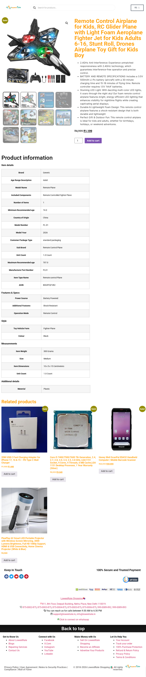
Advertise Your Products (92, 650)
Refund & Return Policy (127, 650)
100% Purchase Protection (129, 647)
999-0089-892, (104, 607)
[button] (66, 23)
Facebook (49, 640)
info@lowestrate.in (86, 614)
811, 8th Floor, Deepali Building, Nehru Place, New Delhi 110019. (74, 604)
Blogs (11, 643)
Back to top (73, 628)
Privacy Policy (123, 654)
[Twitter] (11, 576)
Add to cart (93, 140)
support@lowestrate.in (64, 614)
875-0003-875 (44, 607)
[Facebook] (6, 576)
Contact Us (14, 650)
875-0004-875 (59, 607)
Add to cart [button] (9, 474)
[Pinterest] (26, 576)
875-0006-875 (89, 607)
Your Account (122, 640)
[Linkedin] (21, 576)
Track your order (124, 643)
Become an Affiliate (90, 647)
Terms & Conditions (126, 657)
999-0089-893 (119, 607)
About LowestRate (18, 640)
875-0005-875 (74, 607)
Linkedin (48, 654)
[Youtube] (16, 576)
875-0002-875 (29, 607)
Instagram (49, 647)
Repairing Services (18, 647)
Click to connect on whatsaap (74, 619)
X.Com (47, 643)
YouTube (48, 650)
